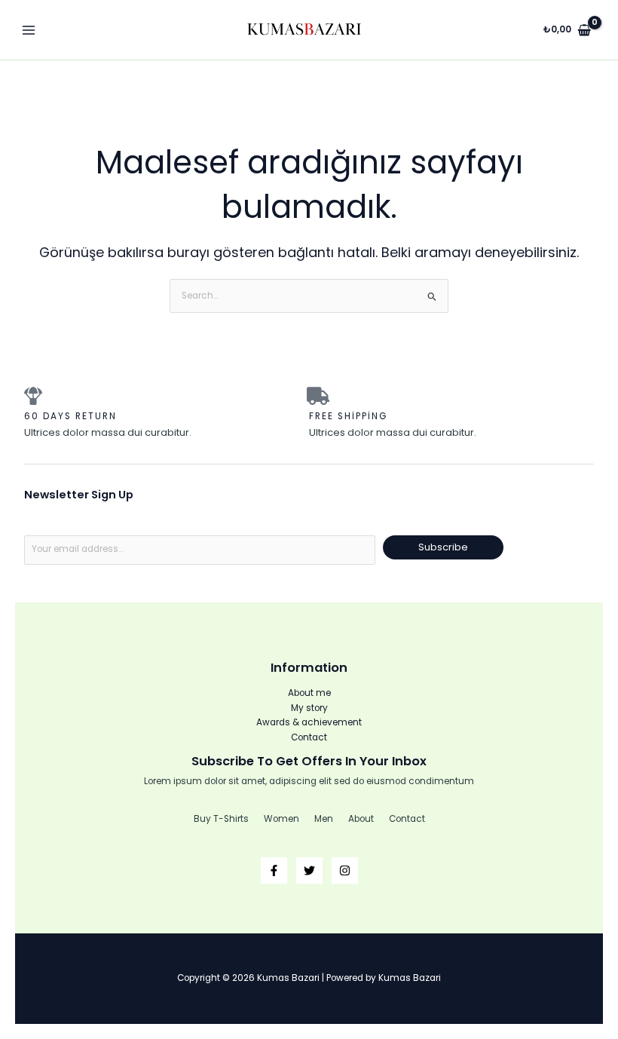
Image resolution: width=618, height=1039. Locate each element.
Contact (309, 737)
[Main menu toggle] (29, 30)
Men (323, 819)
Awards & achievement (309, 722)
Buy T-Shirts (221, 819)
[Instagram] (345, 870)
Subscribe (443, 547)
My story (309, 708)
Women (281, 819)
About (361, 819)
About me (309, 693)
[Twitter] (309, 870)
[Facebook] (274, 870)
